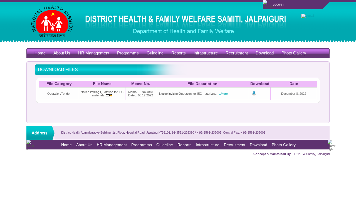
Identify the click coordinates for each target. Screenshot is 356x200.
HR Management (93, 53)
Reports (178, 53)
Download (265, 53)
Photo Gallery (293, 53)
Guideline (155, 53)
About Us (61, 53)
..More (223, 93)
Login (277, 4)
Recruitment (237, 53)
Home (40, 53)
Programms (128, 53)
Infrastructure (206, 53)
